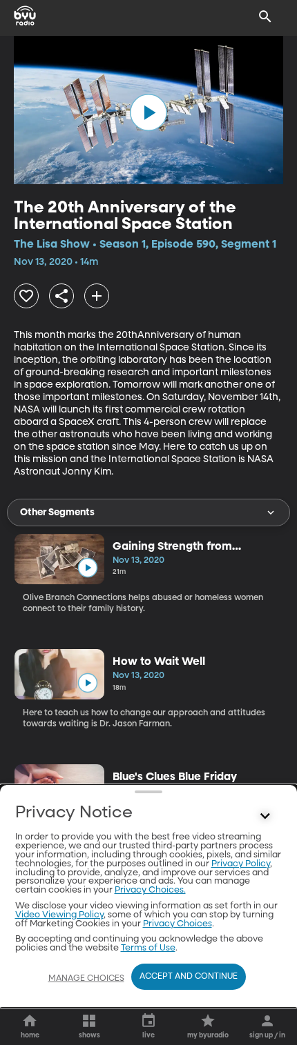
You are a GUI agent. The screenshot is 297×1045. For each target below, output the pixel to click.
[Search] (265, 16)
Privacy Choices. (150, 890)
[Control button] (265, 816)
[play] (148, 112)
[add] (96, 295)
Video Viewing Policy (59, 914)
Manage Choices (86, 979)
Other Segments (57, 512)
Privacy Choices (177, 923)
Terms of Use (148, 948)
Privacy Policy (240, 863)
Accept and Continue (189, 977)
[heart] (26, 295)
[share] (61, 295)
